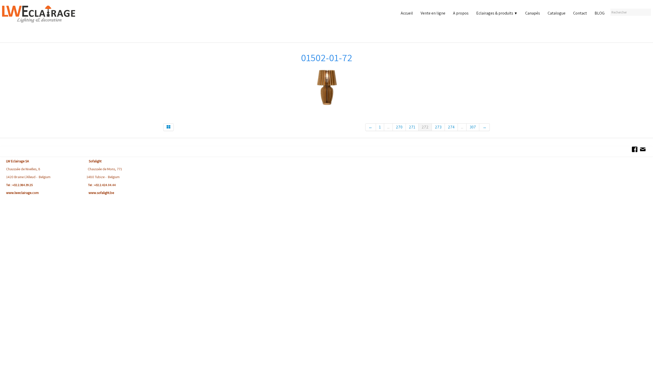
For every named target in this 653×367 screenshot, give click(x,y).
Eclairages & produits (497, 13)
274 (451, 127)
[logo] (40, 23)
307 (473, 127)
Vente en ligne (433, 13)
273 (438, 127)
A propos (461, 13)
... (388, 127)
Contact (580, 13)
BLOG (600, 13)
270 (399, 127)
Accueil (407, 13)
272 (425, 127)
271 (412, 127)
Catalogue (557, 13)
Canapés (532, 13)
